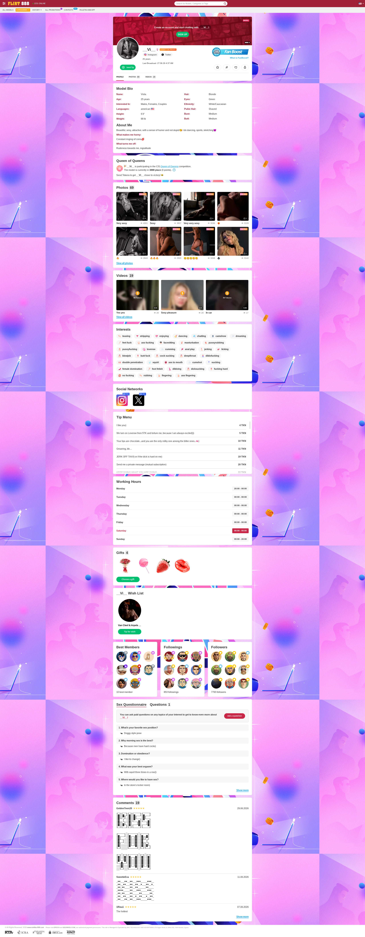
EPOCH (56, 927)
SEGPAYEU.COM (69, 927)
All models (8, 10)
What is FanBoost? (239, 58)
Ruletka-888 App (87, 10)
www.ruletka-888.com (35, 927)
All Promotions (52, 10)
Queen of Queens (169, 166)
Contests (68, 10)
